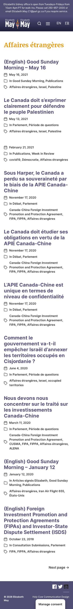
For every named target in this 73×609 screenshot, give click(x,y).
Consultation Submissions (31, 545)
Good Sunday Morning (28, 81)
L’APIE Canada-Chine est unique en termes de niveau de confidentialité (34, 291)
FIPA (12, 219)
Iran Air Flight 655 (51, 491)
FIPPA (21, 219)
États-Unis (16, 495)
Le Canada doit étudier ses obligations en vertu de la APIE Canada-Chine (36, 237)
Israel (43, 87)
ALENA (14, 448)
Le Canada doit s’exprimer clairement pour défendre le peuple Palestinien (35, 106)
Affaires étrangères (23, 87)
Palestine (54, 87)
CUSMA (14, 444)
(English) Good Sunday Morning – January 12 (31, 464)
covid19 (14, 160)
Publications (54, 81)
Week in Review (43, 153)
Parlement (20, 125)
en (59, 23)
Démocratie (30, 160)
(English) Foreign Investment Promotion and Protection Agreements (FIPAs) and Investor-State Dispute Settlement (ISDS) (36, 520)
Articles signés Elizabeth (30, 480)
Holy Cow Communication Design (51, 596)
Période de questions (44, 125)
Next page (59, 567)
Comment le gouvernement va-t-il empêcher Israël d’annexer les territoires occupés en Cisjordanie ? (35, 349)
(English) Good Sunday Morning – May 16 (31, 65)
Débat (17, 203)
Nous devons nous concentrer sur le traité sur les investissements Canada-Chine (36, 407)
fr (67, 23)
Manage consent (50, 604)
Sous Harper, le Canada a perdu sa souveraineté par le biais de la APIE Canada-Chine (36, 181)
